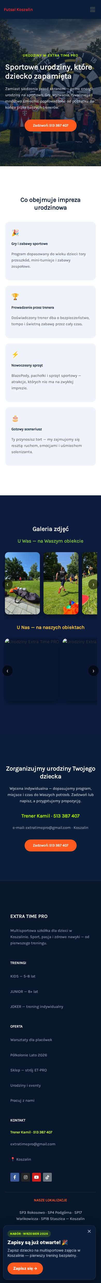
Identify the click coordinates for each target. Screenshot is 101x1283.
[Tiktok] (47, 1177)
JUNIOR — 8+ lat (24, 991)
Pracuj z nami (22, 1100)
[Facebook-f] (14, 1177)
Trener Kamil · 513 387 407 (31, 1132)
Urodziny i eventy (25, 1085)
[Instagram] (25, 1177)
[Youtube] (36, 1177)
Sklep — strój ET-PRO (28, 1070)
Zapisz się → (25, 1268)
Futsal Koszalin (18, 9)
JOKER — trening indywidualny (36, 1006)
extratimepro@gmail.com (32, 1144)
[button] (92, 9)
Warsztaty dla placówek (31, 1039)
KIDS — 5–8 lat (22, 976)
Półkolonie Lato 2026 (28, 1055)
